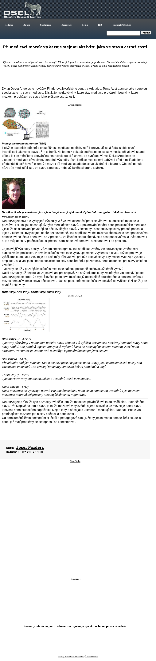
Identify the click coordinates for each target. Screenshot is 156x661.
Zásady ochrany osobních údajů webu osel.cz (78, 656)
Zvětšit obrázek (75, 105)
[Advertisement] (75, 493)
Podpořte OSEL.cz (122, 25)
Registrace (66, 25)
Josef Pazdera (30, 447)
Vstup (85, 25)
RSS (100, 25)
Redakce (9, 25)
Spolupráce (45, 25)
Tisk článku (75, 461)
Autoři (26, 25)
